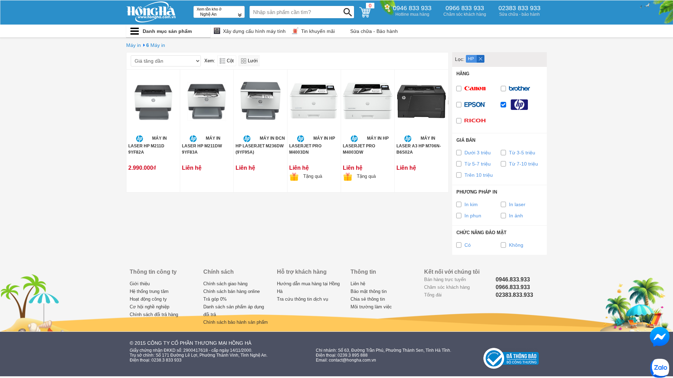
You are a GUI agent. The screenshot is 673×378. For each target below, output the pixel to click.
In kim (471, 204)
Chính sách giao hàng (225, 283)
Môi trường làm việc (371, 306)
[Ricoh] (477, 120)
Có (467, 245)
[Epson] (477, 104)
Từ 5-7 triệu (477, 164)
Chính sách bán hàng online (231, 291)
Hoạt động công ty (148, 299)
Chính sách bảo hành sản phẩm (235, 322)
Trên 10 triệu (478, 175)
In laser (517, 204)
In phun (472, 215)
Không (516, 245)
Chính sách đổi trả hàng (154, 314)
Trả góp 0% (215, 299)
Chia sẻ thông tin (368, 299)
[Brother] (522, 88)
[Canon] (477, 88)
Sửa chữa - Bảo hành (374, 31)
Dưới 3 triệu (477, 152)
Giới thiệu (140, 283)
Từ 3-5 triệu (522, 152)
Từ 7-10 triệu (523, 164)
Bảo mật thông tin (369, 291)
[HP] (522, 104)
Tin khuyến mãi (318, 31)
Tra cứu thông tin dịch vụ (302, 299)
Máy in (133, 45)
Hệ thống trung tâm (149, 291)
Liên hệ (358, 283)
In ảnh (516, 215)
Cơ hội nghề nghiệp (149, 306)
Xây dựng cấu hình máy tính (254, 31)
